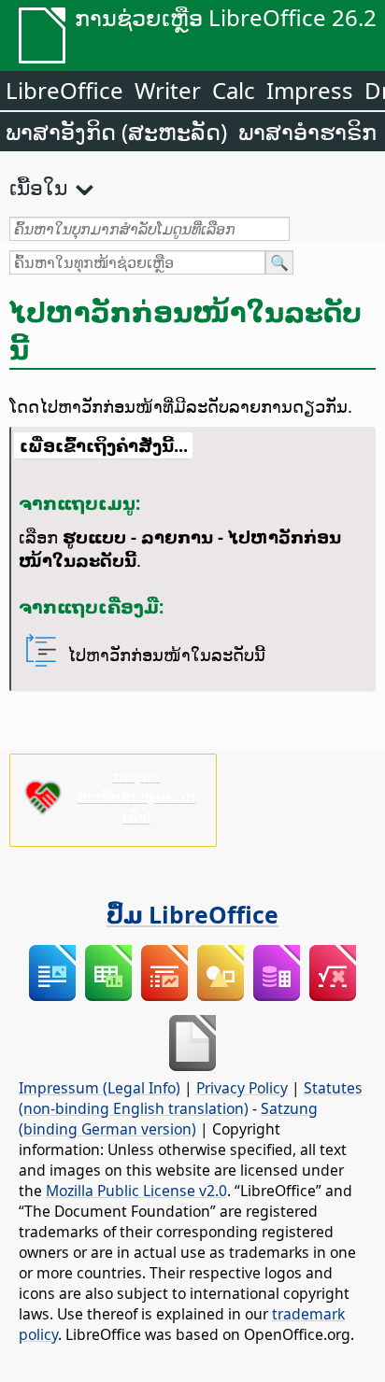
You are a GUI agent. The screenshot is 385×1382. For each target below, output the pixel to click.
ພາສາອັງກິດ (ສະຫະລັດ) (116, 131)
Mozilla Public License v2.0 (136, 1190)
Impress (309, 90)
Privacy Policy (242, 1088)
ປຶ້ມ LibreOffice (192, 914)
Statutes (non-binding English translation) (191, 1098)
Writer (168, 90)
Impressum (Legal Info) (99, 1088)
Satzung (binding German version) (168, 1118)
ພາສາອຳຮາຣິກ (307, 131)
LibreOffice (64, 90)
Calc (233, 90)
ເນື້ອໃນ (38, 187)
